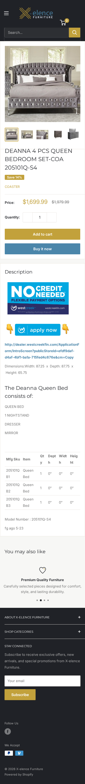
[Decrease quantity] (27, 217)
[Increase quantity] (51, 217)
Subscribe (20, 694)
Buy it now (42, 249)
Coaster (12, 187)
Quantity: (12, 217)
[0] (63, 22)
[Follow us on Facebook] (8, 731)
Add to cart (42, 234)
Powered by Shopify (19, 774)
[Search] (74, 32)
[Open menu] (6, 13)
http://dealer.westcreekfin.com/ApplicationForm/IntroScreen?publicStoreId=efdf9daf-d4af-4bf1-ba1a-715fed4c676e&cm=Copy (42, 350)
